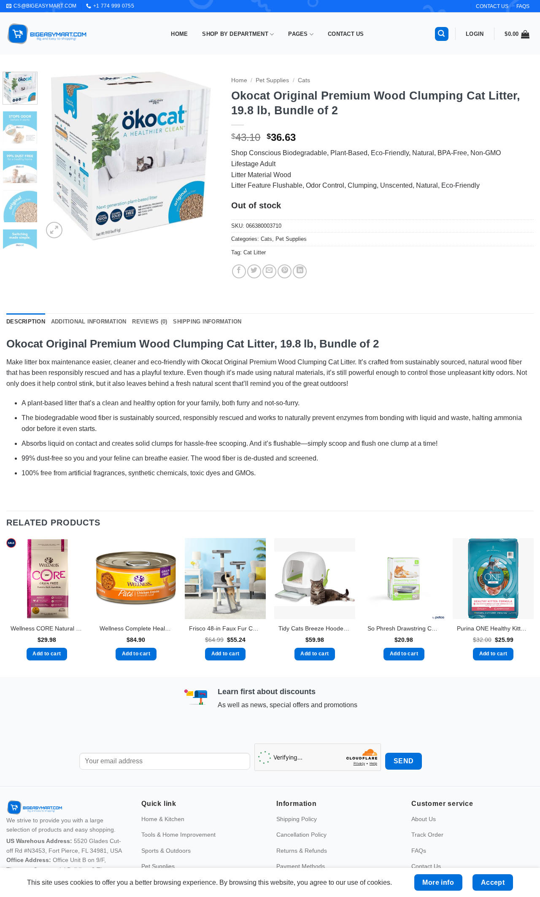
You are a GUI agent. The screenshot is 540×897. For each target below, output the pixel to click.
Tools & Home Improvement (178, 834)
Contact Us (346, 34)
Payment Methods (300, 866)
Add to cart (46, 653)
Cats (304, 80)
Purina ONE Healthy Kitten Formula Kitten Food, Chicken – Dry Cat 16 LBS (493, 628)
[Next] (204, 156)
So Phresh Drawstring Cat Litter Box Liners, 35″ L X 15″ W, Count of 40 (403, 628)
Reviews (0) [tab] (149, 321)
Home (179, 34)
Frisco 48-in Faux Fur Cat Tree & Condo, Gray (225, 628)
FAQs (522, 6)
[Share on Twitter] (254, 271)
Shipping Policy (296, 819)
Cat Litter (254, 252)
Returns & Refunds (301, 850)
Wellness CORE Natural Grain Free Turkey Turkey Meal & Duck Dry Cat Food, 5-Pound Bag (47, 628)
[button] (441, 34)
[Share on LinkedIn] (300, 271)
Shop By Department (235, 34)
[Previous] (57, 156)
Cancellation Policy (301, 834)
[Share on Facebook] (239, 271)
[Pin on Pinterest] (285, 271)
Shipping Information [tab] (207, 321)
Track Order (427, 834)
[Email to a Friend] (269, 271)
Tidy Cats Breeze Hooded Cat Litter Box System (314, 628)
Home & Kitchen (162, 819)
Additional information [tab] (89, 321)
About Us (423, 819)
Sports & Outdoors (166, 850)
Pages (298, 34)
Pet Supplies (272, 80)
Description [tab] (25, 321)
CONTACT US (492, 6)
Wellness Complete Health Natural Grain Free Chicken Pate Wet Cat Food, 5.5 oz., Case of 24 (136, 628)
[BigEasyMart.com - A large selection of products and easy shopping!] (47, 34)
